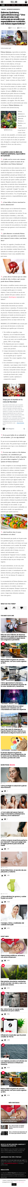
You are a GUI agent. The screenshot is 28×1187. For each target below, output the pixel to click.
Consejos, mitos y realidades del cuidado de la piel (12, 924)
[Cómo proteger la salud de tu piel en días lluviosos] (14, 774)
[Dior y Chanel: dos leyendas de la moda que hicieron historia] (4, 1133)
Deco (23, 5)
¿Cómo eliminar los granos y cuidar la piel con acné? (13, 897)
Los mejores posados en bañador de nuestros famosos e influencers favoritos (14, 1062)
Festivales (4, 703)
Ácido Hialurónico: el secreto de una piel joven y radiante (13, 871)
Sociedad (9, 657)
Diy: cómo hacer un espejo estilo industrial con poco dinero (12, 1010)
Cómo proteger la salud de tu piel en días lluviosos (14, 786)
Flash (3, 5)
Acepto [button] (14, 1184)
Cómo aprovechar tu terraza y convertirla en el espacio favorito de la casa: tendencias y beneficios (13, 684)
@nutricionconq (8, 130)
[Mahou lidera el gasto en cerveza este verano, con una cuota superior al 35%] (14, 650)
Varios (4, 632)
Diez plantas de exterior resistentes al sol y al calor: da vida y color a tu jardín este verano (13, 983)
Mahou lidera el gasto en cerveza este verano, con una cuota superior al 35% (14, 661)
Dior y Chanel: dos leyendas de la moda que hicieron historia (18, 1132)
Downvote (21, 608)
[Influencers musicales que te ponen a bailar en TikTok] (14, 1025)
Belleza (8, 5)
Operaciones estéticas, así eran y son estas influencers (13, 956)
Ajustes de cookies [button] (19, 1182)
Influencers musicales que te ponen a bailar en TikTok (13, 1036)
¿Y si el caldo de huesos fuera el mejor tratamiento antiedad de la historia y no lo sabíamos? (13, 814)
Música (11, 703)
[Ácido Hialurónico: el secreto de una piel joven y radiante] (14, 859)
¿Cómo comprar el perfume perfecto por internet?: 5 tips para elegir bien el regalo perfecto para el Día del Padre (14, 842)
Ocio (18, 5)
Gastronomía (6, 750)
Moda (13, 5)
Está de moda (10, 680)
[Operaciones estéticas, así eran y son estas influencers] (14, 946)
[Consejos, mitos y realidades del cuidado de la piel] (14, 912)
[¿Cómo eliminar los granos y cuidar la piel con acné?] (14, 885)
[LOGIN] (26, 2)
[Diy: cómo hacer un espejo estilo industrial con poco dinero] (14, 999)
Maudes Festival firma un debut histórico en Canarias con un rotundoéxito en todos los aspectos (13, 708)
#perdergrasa (12, 297)
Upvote (6, 608)
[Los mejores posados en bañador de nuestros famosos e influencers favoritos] (14, 1051)
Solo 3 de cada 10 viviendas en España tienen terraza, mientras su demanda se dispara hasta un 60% (13, 731)
